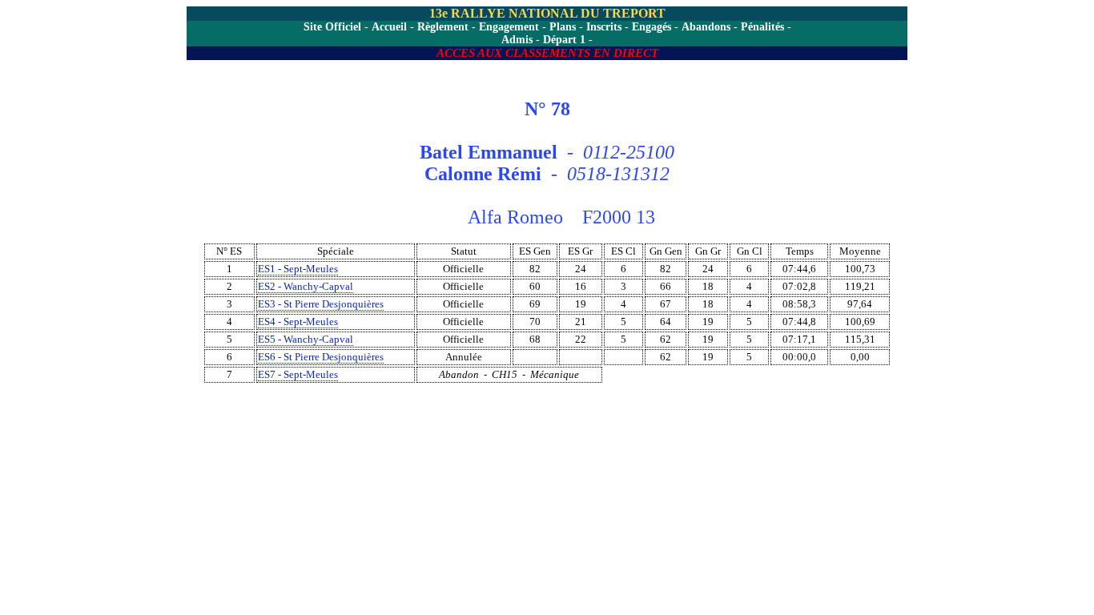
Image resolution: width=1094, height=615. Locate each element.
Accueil (389, 27)
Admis (517, 40)
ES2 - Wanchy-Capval (305, 286)
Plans (562, 27)
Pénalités (762, 27)
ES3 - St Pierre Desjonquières (321, 304)
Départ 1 (564, 40)
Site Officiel (332, 27)
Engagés (651, 27)
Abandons (706, 27)
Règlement (443, 27)
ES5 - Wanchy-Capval (305, 339)
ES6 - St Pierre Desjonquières (321, 357)
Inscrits (603, 27)
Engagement (509, 27)
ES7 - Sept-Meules (298, 374)
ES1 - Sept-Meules (298, 269)
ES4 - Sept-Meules (298, 322)
